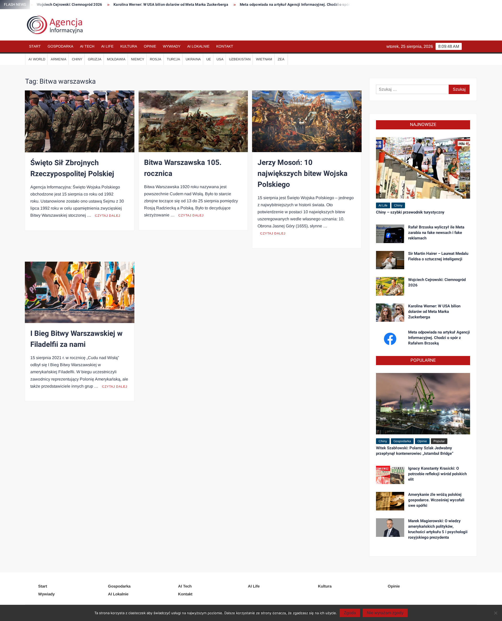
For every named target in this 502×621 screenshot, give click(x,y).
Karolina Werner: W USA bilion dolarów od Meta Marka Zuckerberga (142, 4)
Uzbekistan (239, 59)
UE (208, 59)
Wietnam (264, 59)
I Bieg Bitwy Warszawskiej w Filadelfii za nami (76, 339)
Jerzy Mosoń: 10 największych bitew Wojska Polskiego (302, 173)
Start (35, 46)
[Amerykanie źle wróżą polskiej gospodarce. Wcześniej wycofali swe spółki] (390, 501)
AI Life (107, 46)
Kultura (128, 46)
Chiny (77, 59)
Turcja (173, 59)
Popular (439, 441)
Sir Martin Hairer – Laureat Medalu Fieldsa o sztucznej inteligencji (438, 256)
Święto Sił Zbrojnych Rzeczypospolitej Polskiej (72, 168)
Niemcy (137, 59)
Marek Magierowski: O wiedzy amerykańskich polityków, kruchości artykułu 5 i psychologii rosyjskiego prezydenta (437, 529)
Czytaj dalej (107, 215)
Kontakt (224, 46)
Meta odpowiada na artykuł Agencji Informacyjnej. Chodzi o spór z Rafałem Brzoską (283, 4)
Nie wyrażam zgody (385, 613)
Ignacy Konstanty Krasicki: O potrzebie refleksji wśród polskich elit (437, 473)
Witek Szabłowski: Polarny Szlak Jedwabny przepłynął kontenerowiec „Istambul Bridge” (414, 450)
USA (220, 59)
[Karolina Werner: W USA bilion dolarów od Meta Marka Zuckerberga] (390, 312)
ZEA (281, 59)
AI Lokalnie (198, 46)
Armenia (58, 59)
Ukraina (193, 59)
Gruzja (94, 59)
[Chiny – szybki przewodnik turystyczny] (423, 167)
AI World (36, 59)
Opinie (150, 46)
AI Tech (87, 46)
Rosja (155, 59)
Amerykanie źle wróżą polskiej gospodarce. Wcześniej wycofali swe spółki (436, 500)
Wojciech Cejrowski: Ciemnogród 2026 (437, 282)
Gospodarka (60, 46)
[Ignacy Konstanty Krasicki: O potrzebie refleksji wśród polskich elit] (390, 474)
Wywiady (171, 46)
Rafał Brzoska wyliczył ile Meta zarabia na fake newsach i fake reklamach (436, 232)
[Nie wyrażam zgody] (495, 613)
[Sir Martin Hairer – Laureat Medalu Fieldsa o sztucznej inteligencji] (390, 259)
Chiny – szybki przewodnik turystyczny (410, 212)
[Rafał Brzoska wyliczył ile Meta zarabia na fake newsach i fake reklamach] (390, 233)
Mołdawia (116, 59)
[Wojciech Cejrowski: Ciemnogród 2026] (390, 286)
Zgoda (350, 613)
